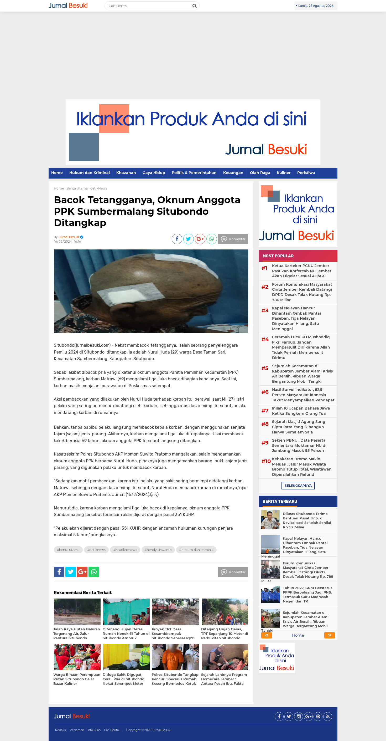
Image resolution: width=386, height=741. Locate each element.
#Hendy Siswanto (158, 550)
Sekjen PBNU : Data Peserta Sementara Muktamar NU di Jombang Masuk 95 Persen (299, 445)
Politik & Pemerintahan (194, 172)
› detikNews (97, 188)
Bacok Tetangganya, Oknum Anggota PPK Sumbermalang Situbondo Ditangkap (147, 211)
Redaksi (60, 730)
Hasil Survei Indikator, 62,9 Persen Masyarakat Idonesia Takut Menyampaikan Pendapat (303, 394)
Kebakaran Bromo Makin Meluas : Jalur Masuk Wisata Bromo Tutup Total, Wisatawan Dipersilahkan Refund (302, 467)
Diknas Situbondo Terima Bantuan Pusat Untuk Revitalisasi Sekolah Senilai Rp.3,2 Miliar (307, 520)
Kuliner (284, 172)
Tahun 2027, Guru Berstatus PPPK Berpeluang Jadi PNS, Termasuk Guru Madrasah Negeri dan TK (307, 594)
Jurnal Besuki (161, 730)
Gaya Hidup (154, 172)
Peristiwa (306, 172)
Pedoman (77, 730)
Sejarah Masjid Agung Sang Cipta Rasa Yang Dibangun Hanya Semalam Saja (298, 426)
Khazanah (126, 172)
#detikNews (96, 550)
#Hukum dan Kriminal (196, 550)
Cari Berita (111, 730)
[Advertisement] (193, 60)
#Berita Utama (68, 550)
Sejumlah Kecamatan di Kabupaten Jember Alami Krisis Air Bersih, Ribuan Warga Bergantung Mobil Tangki (302, 374)
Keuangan (233, 172)
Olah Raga (260, 172)
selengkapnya (298, 486)
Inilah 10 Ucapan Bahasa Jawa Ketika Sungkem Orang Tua (301, 411)
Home (57, 172)
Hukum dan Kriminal (89, 172)
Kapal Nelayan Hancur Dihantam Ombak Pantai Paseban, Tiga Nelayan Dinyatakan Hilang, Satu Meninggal (296, 318)
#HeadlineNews (125, 550)
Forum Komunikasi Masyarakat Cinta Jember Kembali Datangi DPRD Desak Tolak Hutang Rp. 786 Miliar (302, 292)
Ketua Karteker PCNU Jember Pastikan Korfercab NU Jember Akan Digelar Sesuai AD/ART (301, 270)
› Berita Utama (76, 188)
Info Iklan (94, 730)
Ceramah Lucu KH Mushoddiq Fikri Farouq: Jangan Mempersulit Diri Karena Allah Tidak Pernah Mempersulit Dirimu (301, 347)
